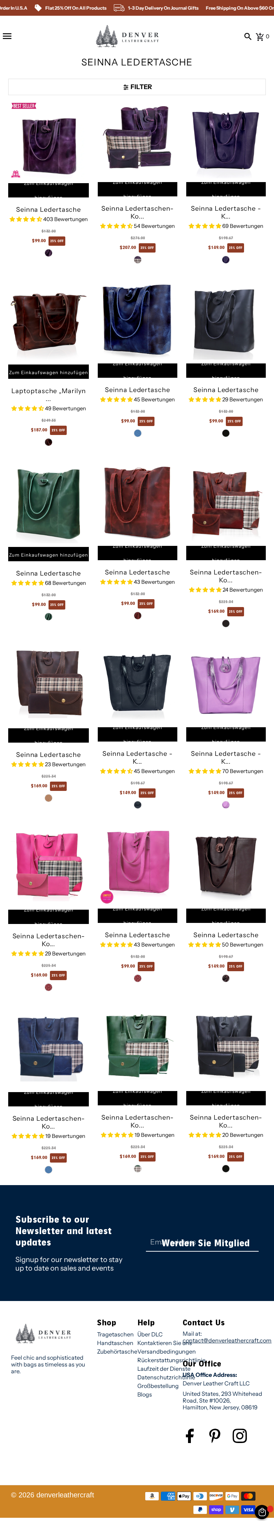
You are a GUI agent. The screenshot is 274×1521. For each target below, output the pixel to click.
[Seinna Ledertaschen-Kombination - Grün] (137, 1047)
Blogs (144, 1394)
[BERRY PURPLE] (225, 259)
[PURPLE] (48, 252)
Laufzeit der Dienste (164, 1368)
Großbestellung (158, 1385)
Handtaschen (115, 1342)
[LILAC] (225, 804)
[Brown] (48, 798)
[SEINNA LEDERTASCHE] (48, 139)
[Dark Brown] (225, 623)
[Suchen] (248, 36)
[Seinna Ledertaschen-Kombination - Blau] (48, 1048)
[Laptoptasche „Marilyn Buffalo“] (48, 320)
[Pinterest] (220, 1441)
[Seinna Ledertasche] (48, 684)
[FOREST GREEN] (137, 804)
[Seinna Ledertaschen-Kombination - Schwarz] (226, 1047)
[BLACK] (225, 433)
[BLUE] (137, 433)
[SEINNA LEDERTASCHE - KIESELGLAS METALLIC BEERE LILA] (226, 138)
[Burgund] (48, 442)
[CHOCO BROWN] (225, 978)
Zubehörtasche (117, 1351)
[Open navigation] (7, 36)
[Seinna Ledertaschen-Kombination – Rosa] (48, 865)
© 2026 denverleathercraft (52, 1495)
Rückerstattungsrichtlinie (171, 1360)
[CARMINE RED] (137, 615)
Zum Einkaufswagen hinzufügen (48, 190)
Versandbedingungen (166, 1351)
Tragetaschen (115, 1334)
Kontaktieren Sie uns (164, 1342)
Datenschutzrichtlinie (166, 1377)
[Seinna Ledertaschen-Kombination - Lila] (137, 138)
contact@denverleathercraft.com (227, 1340)
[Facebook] (195, 1441)
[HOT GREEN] (48, 616)
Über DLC (150, 1334)
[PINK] (48, 987)
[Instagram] (245, 1441)
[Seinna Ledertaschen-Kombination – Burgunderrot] (226, 502)
